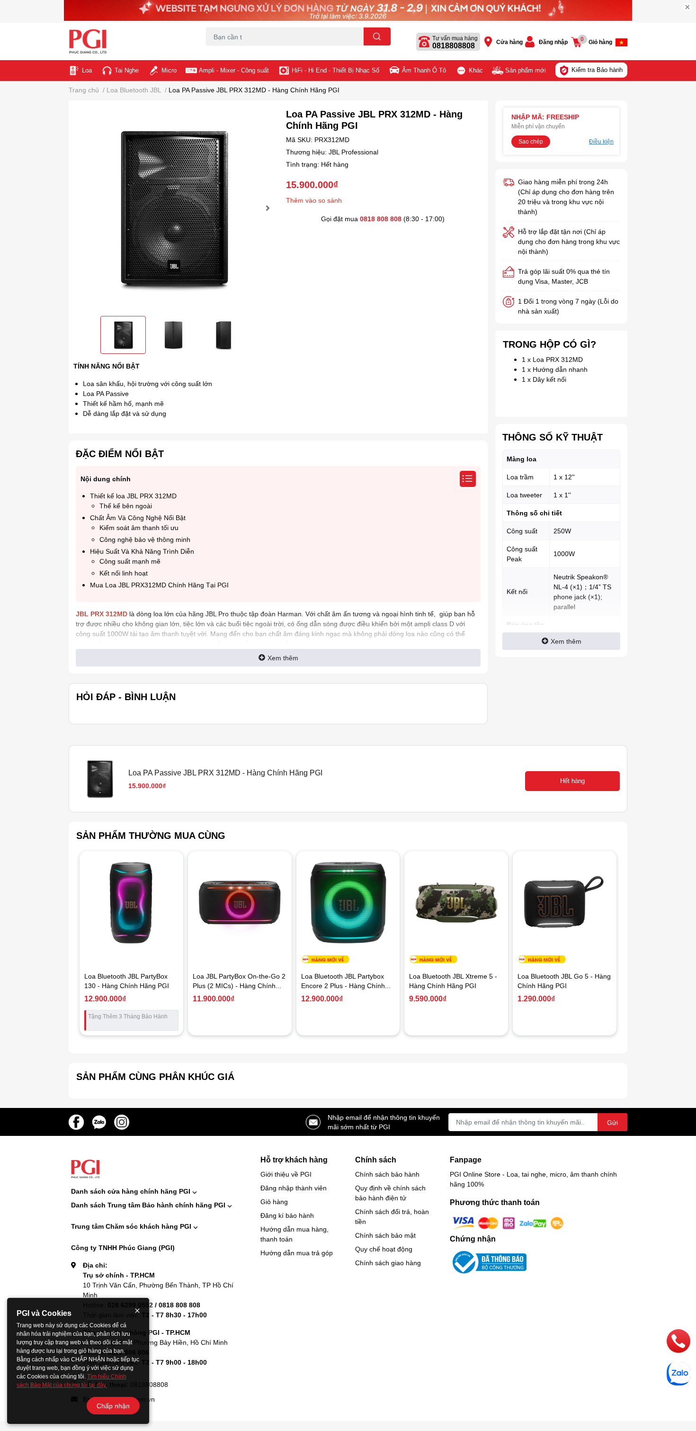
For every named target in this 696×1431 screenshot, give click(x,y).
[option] (173, 208)
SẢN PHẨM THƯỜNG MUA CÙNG (150, 835)
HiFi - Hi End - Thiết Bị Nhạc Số (335, 70)
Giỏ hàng (274, 1201)
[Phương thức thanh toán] (508, 1222)
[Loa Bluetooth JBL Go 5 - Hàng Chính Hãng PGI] (565, 903)
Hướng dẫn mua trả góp (296, 1253)
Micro (169, 70)
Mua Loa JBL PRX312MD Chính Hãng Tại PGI (159, 585)
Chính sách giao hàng (388, 1263)
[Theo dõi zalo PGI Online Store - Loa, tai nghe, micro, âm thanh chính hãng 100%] (99, 1121)
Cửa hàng (509, 41)
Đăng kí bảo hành (287, 1215)
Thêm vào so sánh (314, 200)
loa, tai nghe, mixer (230, 50)
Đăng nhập (553, 41)
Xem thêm (283, 658)
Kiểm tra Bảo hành (597, 69)
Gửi (612, 1122)
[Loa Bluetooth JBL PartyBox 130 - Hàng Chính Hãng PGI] (131, 903)
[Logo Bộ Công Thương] (488, 1262)
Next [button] (266, 208)
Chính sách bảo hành (387, 1174)
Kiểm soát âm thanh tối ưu (138, 527)
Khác (476, 70)
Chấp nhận (113, 1406)
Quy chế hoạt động (383, 1249)
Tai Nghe (127, 70)
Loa (87, 70)
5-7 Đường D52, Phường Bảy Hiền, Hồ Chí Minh (155, 1342)
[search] (377, 36)
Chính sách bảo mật (385, 1235)
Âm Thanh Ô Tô (424, 70)
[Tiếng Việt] (621, 42)
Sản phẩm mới (525, 70)
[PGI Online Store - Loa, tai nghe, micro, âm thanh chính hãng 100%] (127, 41)
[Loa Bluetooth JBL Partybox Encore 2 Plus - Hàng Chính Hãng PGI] (348, 903)
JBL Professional (353, 152)
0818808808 (453, 45)
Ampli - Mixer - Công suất (234, 70)
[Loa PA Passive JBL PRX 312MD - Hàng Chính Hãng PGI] (173, 208)
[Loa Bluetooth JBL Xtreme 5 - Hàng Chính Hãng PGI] (456, 903)
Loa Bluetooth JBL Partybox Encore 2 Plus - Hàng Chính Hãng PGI (343, 985)
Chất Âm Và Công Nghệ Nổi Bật (138, 517)
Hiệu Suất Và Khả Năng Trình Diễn (142, 551)
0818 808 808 (381, 219)
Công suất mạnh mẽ (130, 561)
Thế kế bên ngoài (125, 506)
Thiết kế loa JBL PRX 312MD (133, 496)
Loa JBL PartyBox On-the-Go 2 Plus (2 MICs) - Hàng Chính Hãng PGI (239, 985)
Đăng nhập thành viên (293, 1188)
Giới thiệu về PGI (286, 1174)
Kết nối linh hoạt (123, 573)
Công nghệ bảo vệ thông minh (144, 539)
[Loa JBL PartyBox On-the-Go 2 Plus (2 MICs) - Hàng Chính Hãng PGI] (240, 903)
